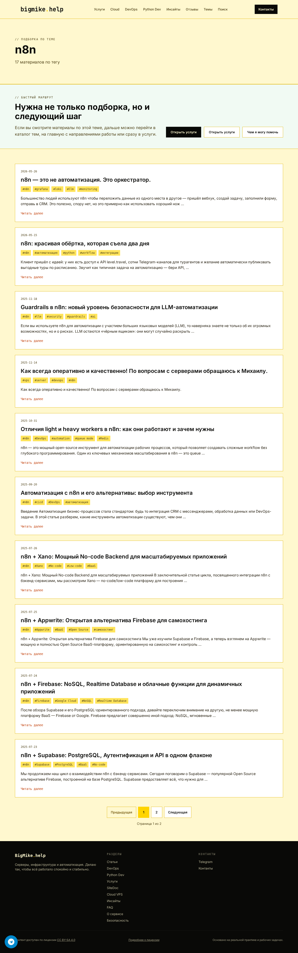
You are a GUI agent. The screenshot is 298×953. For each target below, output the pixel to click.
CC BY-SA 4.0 (66, 940)
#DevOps (40, 438)
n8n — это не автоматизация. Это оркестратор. (86, 179)
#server (40, 380)
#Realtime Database (111, 700)
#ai (93, 316)
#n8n (26, 189)
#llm (70, 189)
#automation (61, 438)
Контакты (266, 9)
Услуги (99, 9)
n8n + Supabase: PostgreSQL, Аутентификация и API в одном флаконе (116, 755)
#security (54, 316)
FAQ (110, 907)
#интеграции (109, 252)
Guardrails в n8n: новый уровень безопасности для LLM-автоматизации (119, 307)
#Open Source (78, 629)
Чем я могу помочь (262, 132)
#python (68, 252)
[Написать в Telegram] (11, 941)
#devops (57, 380)
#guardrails (76, 316)
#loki (57, 189)
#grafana (41, 189)
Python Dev (152, 9)
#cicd (39, 502)
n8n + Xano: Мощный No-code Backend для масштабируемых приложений (124, 556)
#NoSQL (86, 700)
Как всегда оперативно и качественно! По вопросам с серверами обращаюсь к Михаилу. (144, 371)
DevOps (131, 9)
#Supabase (42, 764)
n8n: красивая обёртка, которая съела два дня (85, 243)
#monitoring (88, 189)
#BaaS (91, 566)
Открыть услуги (183, 132)
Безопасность (118, 920)
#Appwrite (42, 629)
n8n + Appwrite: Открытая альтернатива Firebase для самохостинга (114, 620)
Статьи (112, 862)
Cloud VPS (115, 894)
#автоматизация (46, 252)
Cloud (114, 9)
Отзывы (192, 9)
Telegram (206, 862)
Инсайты (173, 9)
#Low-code (74, 566)
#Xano (39, 566)
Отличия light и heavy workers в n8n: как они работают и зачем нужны (117, 429)
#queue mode (84, 438)
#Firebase (42, 700)
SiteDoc (113, 888)
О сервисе (115, 914)
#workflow (87, 252)
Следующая (177, 812)
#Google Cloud (65, 700)
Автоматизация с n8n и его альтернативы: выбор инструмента (107, 492)
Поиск (223, 9)
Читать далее (32, 213)
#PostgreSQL (64, 764)
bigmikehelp (41, 9)
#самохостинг (103, 629)
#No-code (54, 566)
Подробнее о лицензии (144, 940)
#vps (26, 380)
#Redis (103, 438)
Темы (208, 9)
